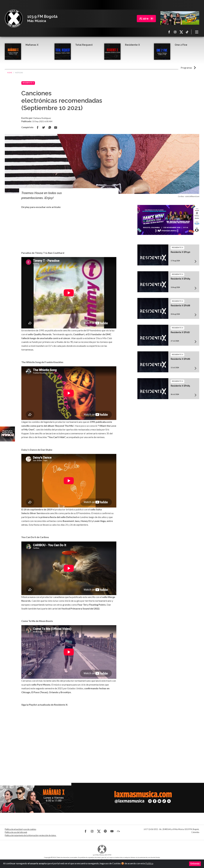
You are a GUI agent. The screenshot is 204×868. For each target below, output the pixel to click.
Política (149, 863)
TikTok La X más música (187, 32)
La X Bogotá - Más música (14, 19)
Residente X (132, 44)
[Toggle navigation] (196, 31)
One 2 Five (181, 44)
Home (9, 73)
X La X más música (181, 32)
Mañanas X (32, 44)
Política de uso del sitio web (16, 832)
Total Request (84, 44)
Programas (186, 67)
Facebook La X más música (169, 32)
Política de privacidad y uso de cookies (20, 829)
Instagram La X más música (175, 32)
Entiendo (195, 863)
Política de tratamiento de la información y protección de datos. (30, 835)
